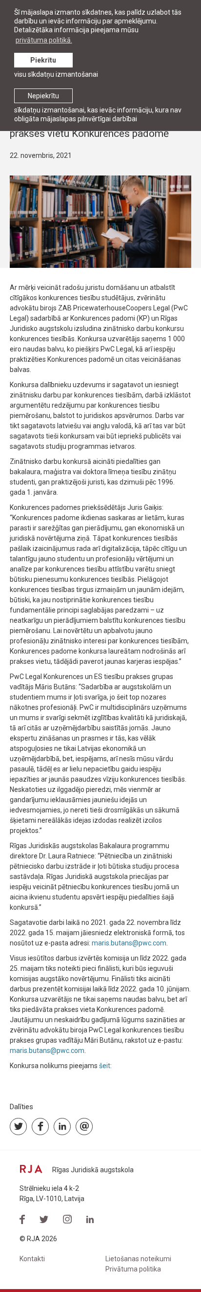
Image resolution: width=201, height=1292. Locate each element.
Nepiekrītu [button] (43, 96)
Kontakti (32, 1259)
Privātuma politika (133, 1269)
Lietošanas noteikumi (138, 1259)
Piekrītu (43, 60)
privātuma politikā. (44, 40)
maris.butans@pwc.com (129, 943)
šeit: (106, 1066)
